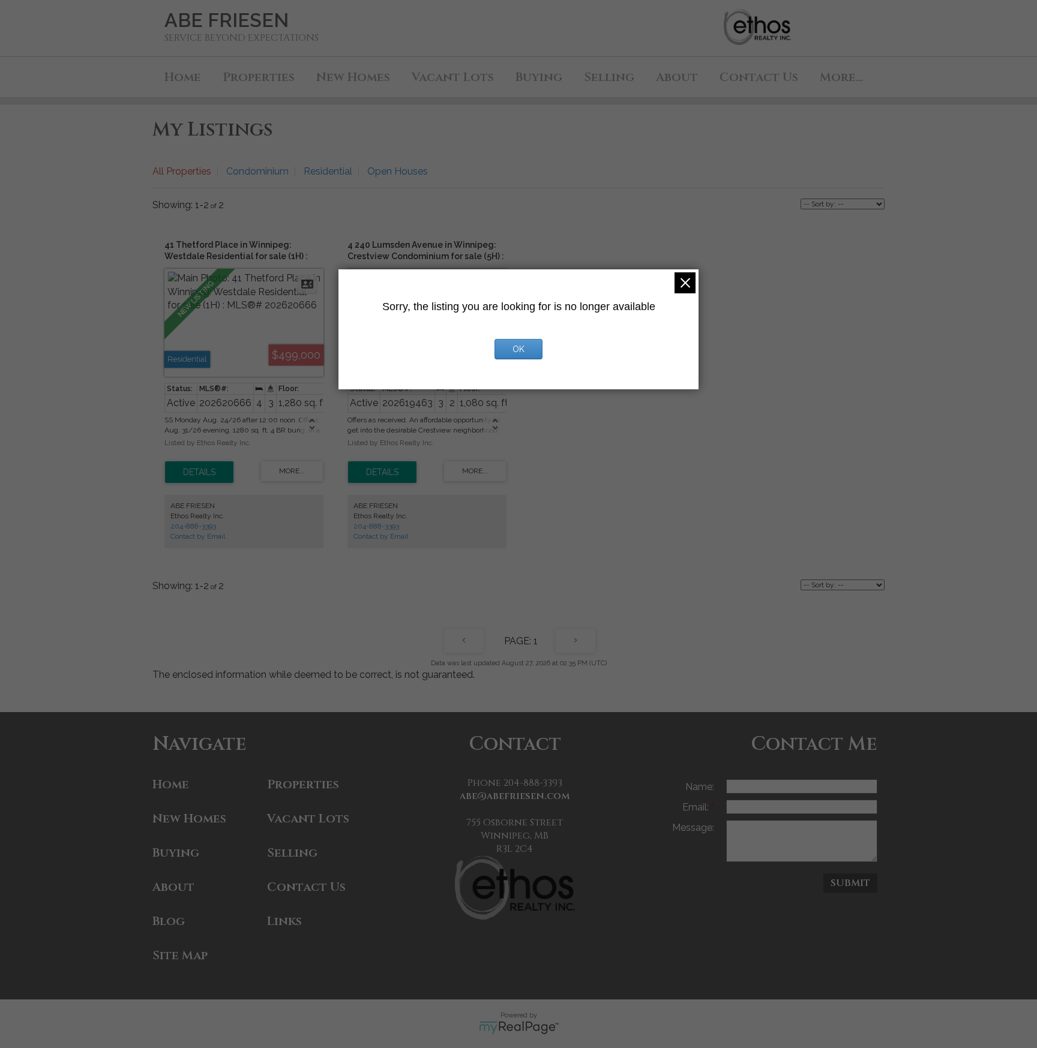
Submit (850, 883)
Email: (696, 807)
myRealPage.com (518, 1027)
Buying (538, 77)
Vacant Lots (453, 77)
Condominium (257, 171)
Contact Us (759, 77)
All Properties (181, 171)
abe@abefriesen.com (515, 796)
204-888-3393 (193, 526)
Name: (699, 786)
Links (284, 921)
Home (182, 77)
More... (841, 77)
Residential (328, 171)
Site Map (180, 955)
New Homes (353, 77)
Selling (609, 77)
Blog (168, 921)
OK (518, 349)
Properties (259, 77)
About (677, 77)
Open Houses (397, 171)
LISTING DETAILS (199, 472)
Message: (693, 827)
